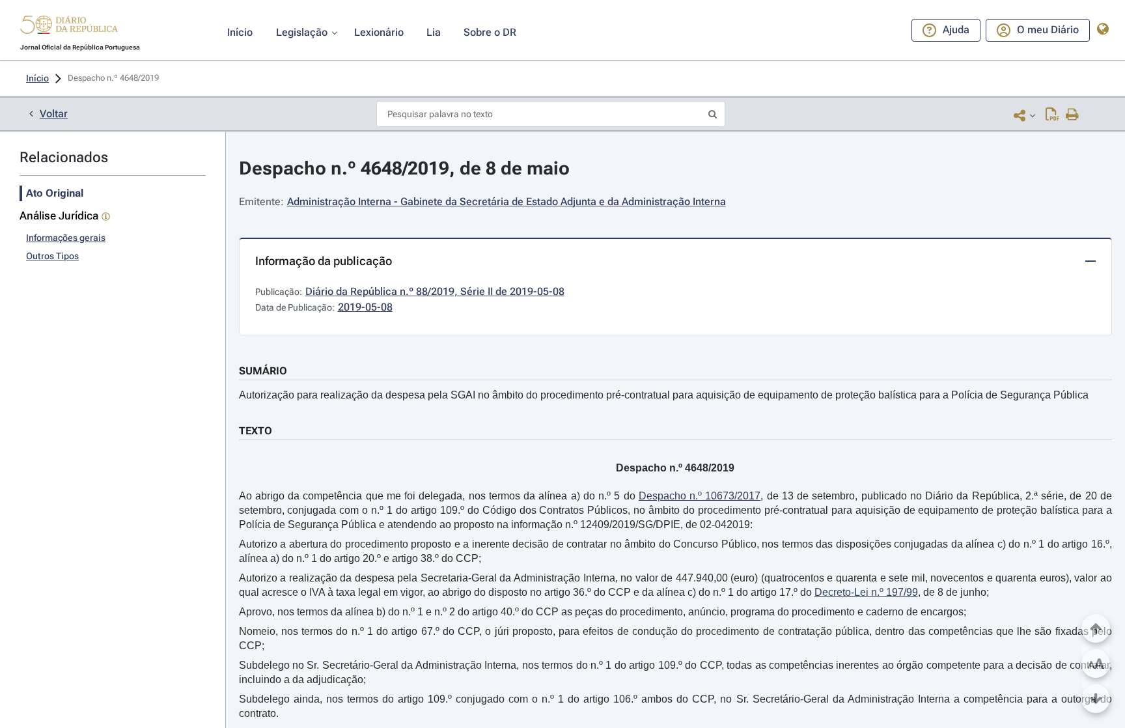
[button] (69, 27)
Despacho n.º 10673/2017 (700, 495)
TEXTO (255, 431)
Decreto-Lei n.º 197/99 (866, 592)
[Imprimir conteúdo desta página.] (1072, 115)
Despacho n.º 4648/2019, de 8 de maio (404, 168)
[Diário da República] (69, 28)
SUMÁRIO (263, 371)
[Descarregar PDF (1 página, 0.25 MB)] (1052, 115)
